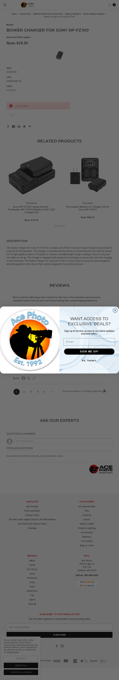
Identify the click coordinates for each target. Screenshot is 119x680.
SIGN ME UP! (89, 351)
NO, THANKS (89, 361)
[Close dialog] (115, 310)
